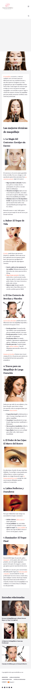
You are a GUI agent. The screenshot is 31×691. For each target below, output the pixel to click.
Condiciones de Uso (7, 679)
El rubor (5, 253)
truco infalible (21, 527)
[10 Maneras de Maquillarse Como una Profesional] (15, 631)
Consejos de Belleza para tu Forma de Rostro (14, 664)
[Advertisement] (15, 35)
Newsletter (5, 677)
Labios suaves (20, 519)
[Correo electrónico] (11, 687)
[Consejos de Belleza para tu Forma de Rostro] (15, 654)
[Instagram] (9, 687)
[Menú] (28, 6)
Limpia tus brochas (8, 354)
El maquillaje (7, 76)
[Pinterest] (7, 687)
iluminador (6, 560)
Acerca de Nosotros (15, 677)
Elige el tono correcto (12, 275)
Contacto (4, 682)
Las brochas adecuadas (9, 320)
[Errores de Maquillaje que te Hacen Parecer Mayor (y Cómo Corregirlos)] (15, 608)
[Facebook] (2, 687)
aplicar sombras (13, 346)
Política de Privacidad (19, 679)
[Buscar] (28, 15)
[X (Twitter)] (4, 687)
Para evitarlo (13, 410)
